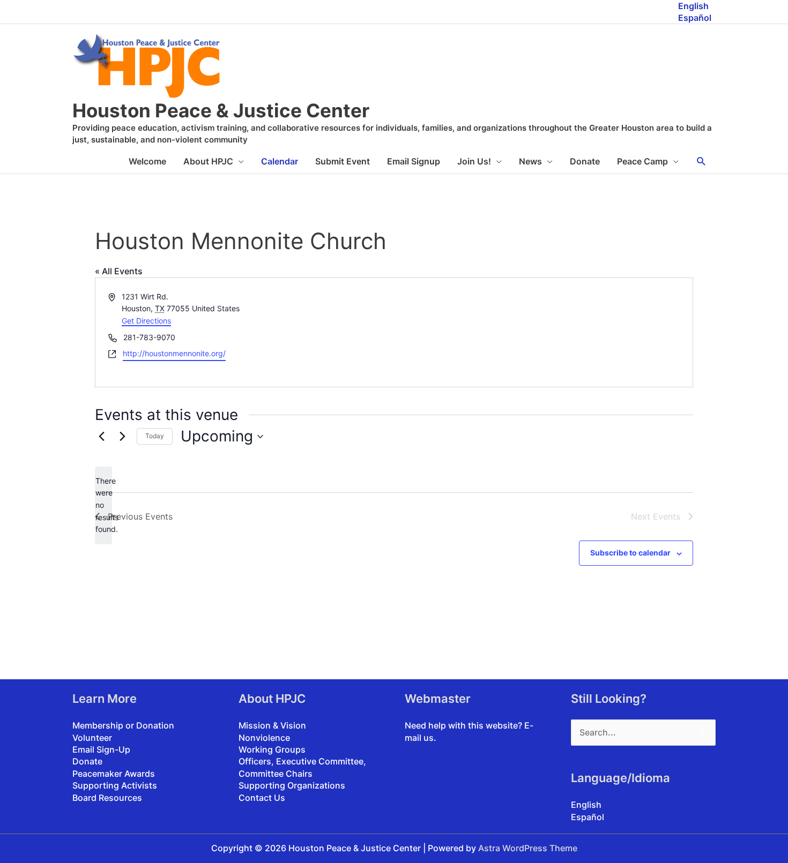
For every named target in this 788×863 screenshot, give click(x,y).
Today (154, 436)
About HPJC (208, 161)
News (530, 161)
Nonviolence (264, 737)
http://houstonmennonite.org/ (174, 353)
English (693, 6)
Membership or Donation (123, 725)
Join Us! (474, 161)
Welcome (147, 161)
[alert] (103, 505)
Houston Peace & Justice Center (220, 110)
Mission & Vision (272, 725)
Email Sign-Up (101, 749)
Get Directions (146, 320)
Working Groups (272, 749)
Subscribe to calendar (630, 552)
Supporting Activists (114, 785)
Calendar (279, 161)
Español (694, 17)
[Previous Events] (101, 436)
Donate (585, 161)
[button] (701, 161)
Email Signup (413, 161)
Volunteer (92, 737)
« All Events (119, 271)
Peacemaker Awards (113, 773)
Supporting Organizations (292, 785)
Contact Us (262, 797)
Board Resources (107, 797)
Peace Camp (642, 161)
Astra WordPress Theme (527, 848)
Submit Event (342, 161)
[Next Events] (122, 436)
